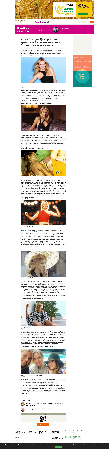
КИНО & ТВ (37, 29)
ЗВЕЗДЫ (43, 29)
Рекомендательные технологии (56, 433)
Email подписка (55, 437)
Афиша (53, 436)
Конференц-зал (30, 431)
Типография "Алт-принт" (32, 432)
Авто (61, 19)
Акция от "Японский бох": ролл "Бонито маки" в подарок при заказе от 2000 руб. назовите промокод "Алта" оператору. (73, 437)
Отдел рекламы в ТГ (56, 431)
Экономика (57, 19)
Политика (71, 19)
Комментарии (43, 424)
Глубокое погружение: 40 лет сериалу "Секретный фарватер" (64, 30)
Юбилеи (22, 396)
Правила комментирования (45, 433)
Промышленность (79, 19)
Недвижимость (49, 19)
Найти (92, 22)
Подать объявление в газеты (58, 435)
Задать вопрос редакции (70, 432)
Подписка (29, 430)
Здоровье (66, 19)
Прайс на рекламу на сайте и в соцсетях (73, 434)
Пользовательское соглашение (43, 432)
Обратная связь (42, 430)
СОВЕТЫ (48, 29)
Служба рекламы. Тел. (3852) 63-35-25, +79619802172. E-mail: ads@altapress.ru (57, 440)
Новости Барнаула (40, 19)
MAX (59, 441)
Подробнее (50, 446)
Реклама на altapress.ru (56, 430)
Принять (58, 446)
